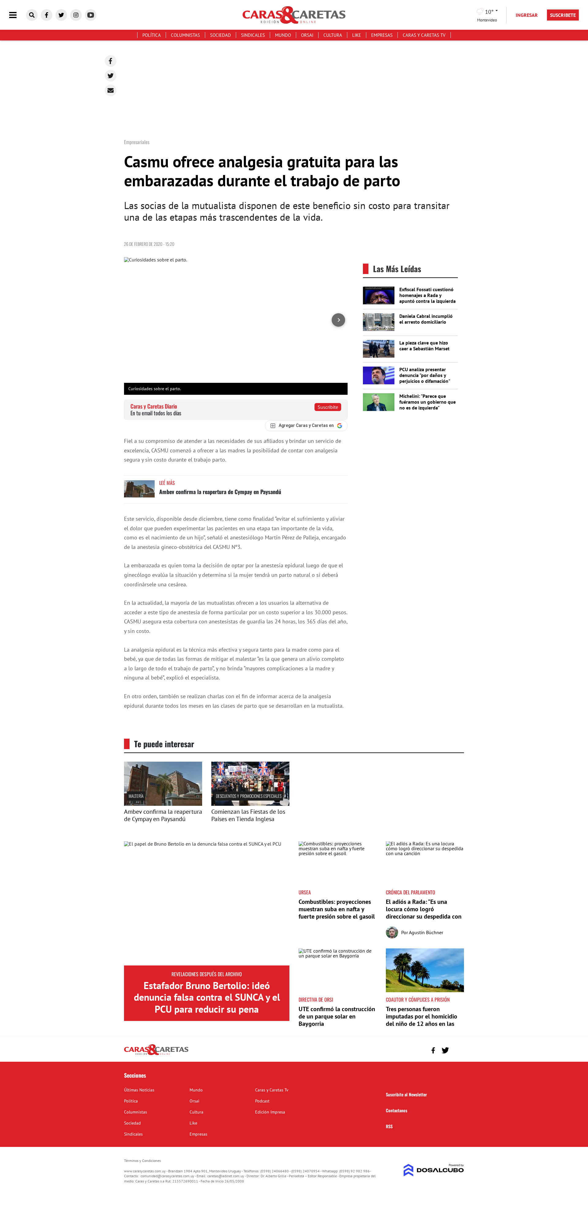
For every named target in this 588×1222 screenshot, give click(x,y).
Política (151, 35)
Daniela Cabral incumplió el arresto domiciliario (426, 319)
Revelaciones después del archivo (207, 974)
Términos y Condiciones (142, 1160)
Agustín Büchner (426, 932)
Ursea (305, 892)
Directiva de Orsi (316, 999)
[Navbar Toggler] (17, 15)
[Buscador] (32, 15)
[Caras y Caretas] (156, 1055)
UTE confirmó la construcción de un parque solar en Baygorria (337, 1016)
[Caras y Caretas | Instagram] (76, 15)
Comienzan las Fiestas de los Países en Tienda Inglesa (248, 815)
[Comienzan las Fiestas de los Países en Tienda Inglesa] (250, 804)
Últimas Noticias (139, 1090)
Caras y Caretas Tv (424, 35)
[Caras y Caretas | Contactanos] (457, 1049)
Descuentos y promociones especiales (248, 796)
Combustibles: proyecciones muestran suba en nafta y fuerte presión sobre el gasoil (337, 909)
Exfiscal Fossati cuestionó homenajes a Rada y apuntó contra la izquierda (427, 295)
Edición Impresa (270, 1112)
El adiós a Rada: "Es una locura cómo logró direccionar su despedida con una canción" (424, 913)
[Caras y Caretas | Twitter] (61, 15)
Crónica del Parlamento (410, 892)
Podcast (262, 1101)
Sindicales (253, 35)
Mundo (283, 35)
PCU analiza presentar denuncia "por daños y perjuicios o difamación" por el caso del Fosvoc (424, 378)
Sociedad (220, 35)
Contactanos (396, 1110)
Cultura (332, 35)
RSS (389, 1126)
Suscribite (328, 407)
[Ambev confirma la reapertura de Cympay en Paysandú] (139, 491)
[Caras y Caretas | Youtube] (90, 15)
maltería (136, 796)
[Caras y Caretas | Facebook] (46, 15)
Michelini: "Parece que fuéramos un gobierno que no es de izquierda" (427, 402)
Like (356, 35)
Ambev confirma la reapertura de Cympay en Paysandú (220, 492)
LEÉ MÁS (167, 482)
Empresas (382, 35)
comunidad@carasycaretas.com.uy (167, 1176)
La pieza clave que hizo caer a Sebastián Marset (424, 346)
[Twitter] (110, 76)
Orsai (307, 35)
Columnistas (185, 35)
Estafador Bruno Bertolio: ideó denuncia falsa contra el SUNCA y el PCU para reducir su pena (207, 997)
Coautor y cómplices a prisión (418, 999)
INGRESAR (527, 15)
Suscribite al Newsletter (406, 1094)
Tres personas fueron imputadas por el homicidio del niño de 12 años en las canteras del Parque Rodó (421, 1020)
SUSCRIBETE (563, 15)
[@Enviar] (110, 90)
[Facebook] (110, 61)
